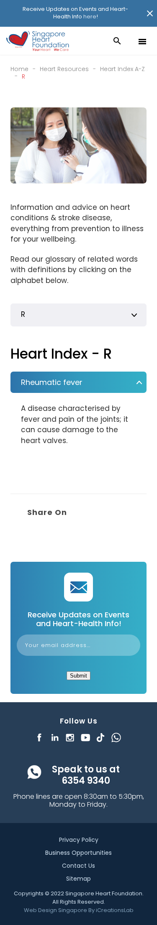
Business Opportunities (78, 853)
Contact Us (78, 865)
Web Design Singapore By (79, 910)
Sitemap (78, 878)
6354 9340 (86, 780)
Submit (78, 676)
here (89, 16)
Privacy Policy (78, 840)
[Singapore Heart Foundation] (37, 41)
